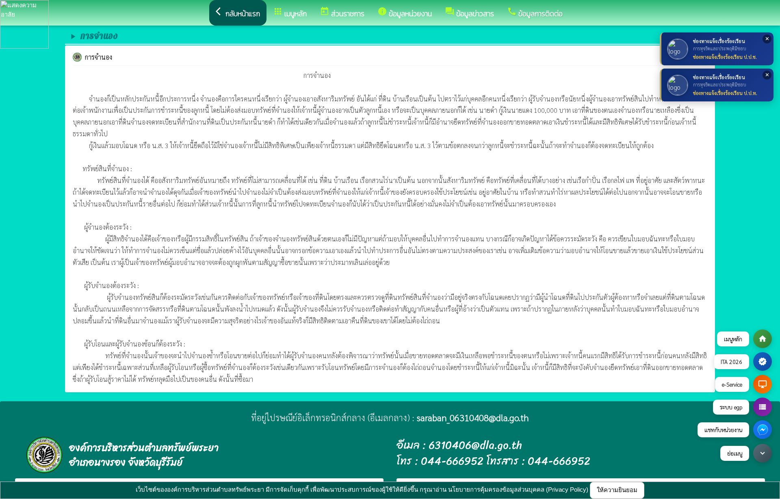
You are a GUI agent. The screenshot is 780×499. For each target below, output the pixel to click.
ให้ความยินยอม (617, 489)
